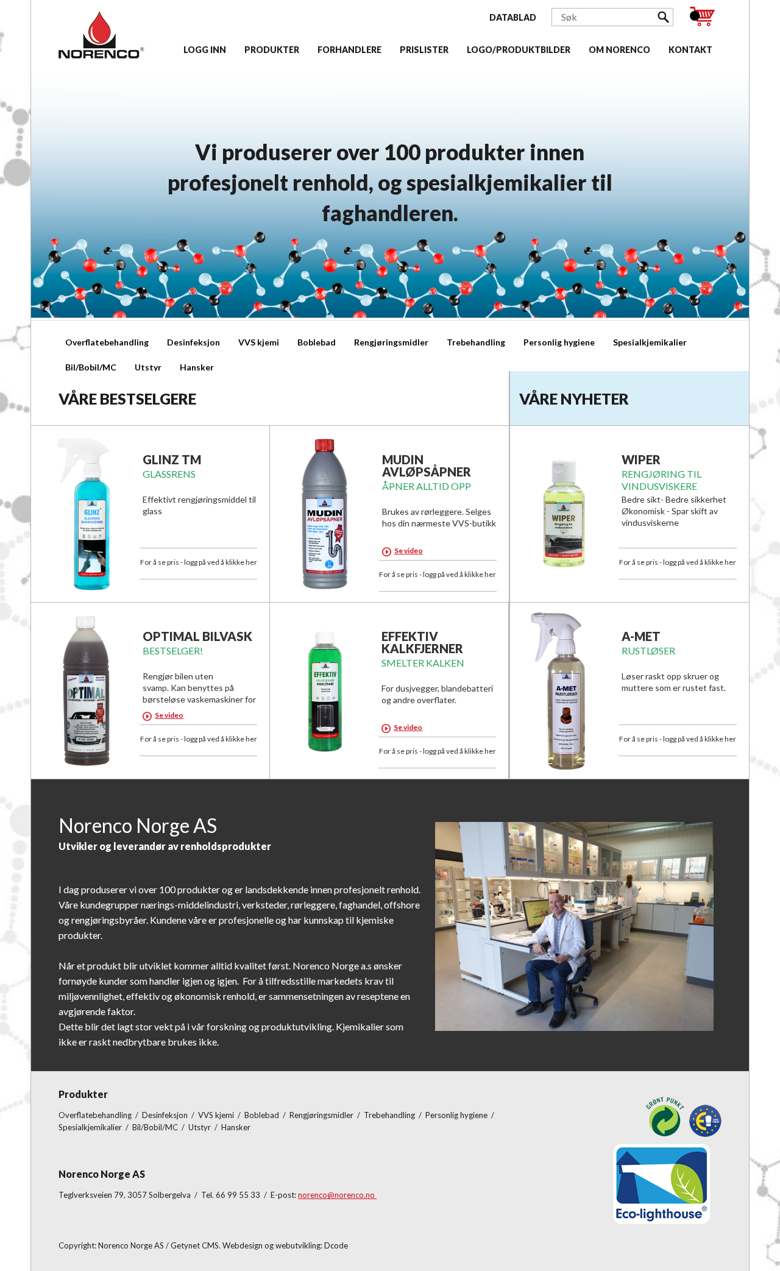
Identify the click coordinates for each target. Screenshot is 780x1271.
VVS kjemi (258, 342)
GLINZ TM (172, 459)
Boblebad (316, 342)
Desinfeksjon (193, 342)
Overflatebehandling (107, 342)
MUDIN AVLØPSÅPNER (426, 465)
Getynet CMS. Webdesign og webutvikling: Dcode (259, 1245)
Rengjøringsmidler (391, 342)
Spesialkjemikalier (650, 342)
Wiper (641, 459)
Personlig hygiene (559, 342)
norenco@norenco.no (337, 1195)
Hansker (197, 367)
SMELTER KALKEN (422, 662)
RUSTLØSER (648, 650)
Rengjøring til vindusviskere (661, 480)
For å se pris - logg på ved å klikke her (198, 562)
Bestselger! (173, 650)
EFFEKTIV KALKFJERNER (422, 642)
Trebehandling (476, 342)
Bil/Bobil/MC (90, 367)
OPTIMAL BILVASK (197, 636)
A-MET (641, 636)
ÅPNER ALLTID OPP (426, 486)
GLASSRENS (169, 474)
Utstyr (148, 367)
